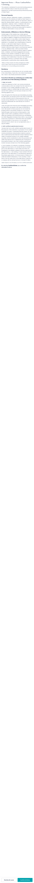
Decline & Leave (9, 880)
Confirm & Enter (25, 880)
